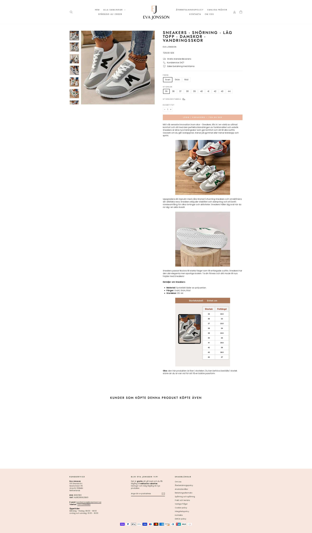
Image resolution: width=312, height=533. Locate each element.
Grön (177, 79)
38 (187, 91)
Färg (166, 75)
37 (180, 91)
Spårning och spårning (185, 497)
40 (201, 91)
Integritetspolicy (182, 511)
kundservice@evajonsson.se (89, 502)
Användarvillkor (181, 489)
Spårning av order (110, 14)
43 (222, 91)
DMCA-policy (180, 519)
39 (194, 91)
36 (173, 91)
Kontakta (195, 14)
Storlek (167, 87)
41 (208, 91)
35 (166, 91)
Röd (186, 79)
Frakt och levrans (182, 500)
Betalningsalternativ (183, 493)
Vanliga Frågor (217, 9)
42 (215, 91)
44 (229, 91)
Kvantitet (169, 105)
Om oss (209, 14)
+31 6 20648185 (84, 504)
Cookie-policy (181, 508)
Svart (167, 79)
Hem (97, 9)
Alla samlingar (113, 9)
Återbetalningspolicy (190, 9)
